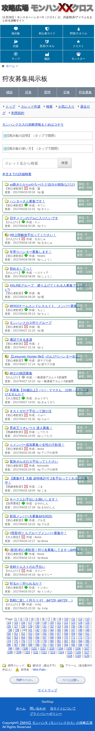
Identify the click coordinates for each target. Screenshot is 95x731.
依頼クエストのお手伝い (27, 566)
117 (87, 652)
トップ (10, 106)
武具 (28, 92)
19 (45, 622)
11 (73, 619)
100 (25, 648)
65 (30, 637)
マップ (16, 58)
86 (9, 645)
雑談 (9, 92)
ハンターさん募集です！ (27, 201)
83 (73, 641)
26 (9, 626)
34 (66, 626)
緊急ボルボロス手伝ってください (34, 461)
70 (66, 637)
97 (87, 645)
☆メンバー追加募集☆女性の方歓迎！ (37, 445)
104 (60, 648)
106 (78, 648)
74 (9, 641)
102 (43, 648)
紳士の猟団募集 (21, 373)
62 (9, 637)
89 (30, 645)
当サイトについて (63, 708)
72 (80, 637)
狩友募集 (85, 92)
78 (37, 641)
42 (37, 630)
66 (37, 637)
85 (87, 641)
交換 (66, 92)
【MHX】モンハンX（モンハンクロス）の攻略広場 (55, 723)
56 (52, 634)
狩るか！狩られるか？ (26, 583)
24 (80, 622)
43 (45, 630)
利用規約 (17, 113)
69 (59, 637)
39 (17, 630)
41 (30, 630)
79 (45, 641)
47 (73, 630)
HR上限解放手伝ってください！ (33, 235)
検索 (49, 106)
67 (45, 637)
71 (73, 637)
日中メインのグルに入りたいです (34, 218)
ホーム (21, 708)
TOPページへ (24, 680)
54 (37, 634)
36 (80, 626)
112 (44, 652)
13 (87, 619)
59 (73, 634)
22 (66, 622)
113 (53, 652)
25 (87, 622)
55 (45, 634)
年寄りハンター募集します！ (31, 252)
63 (16, 637)
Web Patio (39, 669)
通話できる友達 (21, 339)
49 (87, 630)
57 (59, 634)
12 (80, 619)
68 (52, 637)
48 (80, 630)
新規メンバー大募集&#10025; (31, 516)
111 (36, 652)
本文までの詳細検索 (16, 174)
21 (59, 622)
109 (19, 652)
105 (69, 648)
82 (66, 641)
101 (34, 648)
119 (78, 656)
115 (70, 652)
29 (30, 626)
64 (23, 637)
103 (52, 648)
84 (80, 641)
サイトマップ (47, 690)
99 (17, 648)
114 (61, 652)
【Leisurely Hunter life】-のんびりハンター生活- (45, 356)
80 (52, 641)
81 (59, 641)
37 (87, 626)
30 (37, 626)
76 (23, 641)
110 (27, 652)
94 (66, 645)
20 (52, 622)
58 (66, 634)
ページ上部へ (70, 680)
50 (9, 634)
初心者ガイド (47, 33)
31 (45, 626)
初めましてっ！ (21, 268)
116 (78, 652)
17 (30, 622)
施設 (47, 58)
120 (87, 656)
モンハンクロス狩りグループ (31, 323)
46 (66, 630)
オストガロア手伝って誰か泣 (31, 411)
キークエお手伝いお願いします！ (34, 499)
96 (80, 645)
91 (45, 645)
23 (73, 622)
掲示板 (16, 33)
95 (73, 645)
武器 (15, 46)
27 (16, 626)
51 (16, 634)
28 (23, 626)
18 (37, 622)
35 (73, 626)
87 (16, 645)
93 (59, 645)
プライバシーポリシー (46, 714)
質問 (47, 92)
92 (52, 645)
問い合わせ (38, 708)
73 (87, 637)
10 (66, 619)
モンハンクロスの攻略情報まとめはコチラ (33, 124)
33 (59, 626)
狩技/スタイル (78, 33)
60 (80, 634)
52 (23, 634)
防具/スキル (47, 46)
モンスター (78, 58)
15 (16, 622)
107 (87, 648)
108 (10, 652)
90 (37, 645)
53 (30, 634)
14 (9, 622)
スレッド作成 (30, 106)
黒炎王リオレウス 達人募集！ (31, 428)
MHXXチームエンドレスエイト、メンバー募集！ (45, 306)
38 (10, 630)
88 (23, 645)
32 (52, 626)
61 (87, 634)
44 (52, 630)
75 (16, 641)
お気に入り (66, 106)
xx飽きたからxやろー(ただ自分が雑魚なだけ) (42, 184)
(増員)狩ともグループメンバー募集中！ (38, 533)
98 (10, 648)
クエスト (78, 46)
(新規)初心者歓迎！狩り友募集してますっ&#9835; (46, 550)
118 (70, 656)
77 (30, 641)
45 (59, 630)
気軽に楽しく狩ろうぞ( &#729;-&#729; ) (41, 600)
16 (23, 622)
